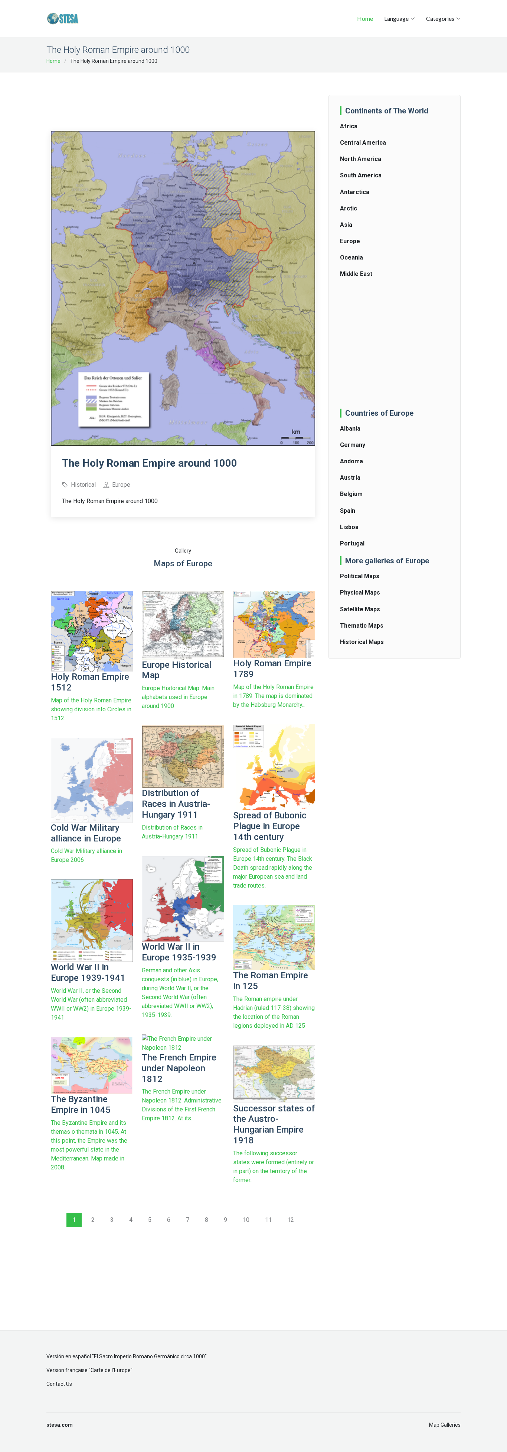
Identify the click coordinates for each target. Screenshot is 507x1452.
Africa (348, 126)
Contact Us (59, 1384)
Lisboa (349, 527)
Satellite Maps (360, 609)
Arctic (348, 208)
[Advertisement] (186, 96)
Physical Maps (360, 592)
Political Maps (359, 576)
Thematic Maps (361, 625)
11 (268, 1219)
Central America (363, 142)
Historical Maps (362, 641)
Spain (347, 510)
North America (360, 158)
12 (290, 1219)
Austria (350, 477)
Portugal (352, 543)
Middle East (356, 273)
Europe (350, 241)
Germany (352, 444)
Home (365, 18)
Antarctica (354, 192)
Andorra (351, 461)
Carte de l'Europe (111, 1370)
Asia (346, 224)
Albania (350, 428)
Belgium (351, 494)
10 (246, 1219)
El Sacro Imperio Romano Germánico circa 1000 (149, 1356)
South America (361, 175)
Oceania (351, 257)
